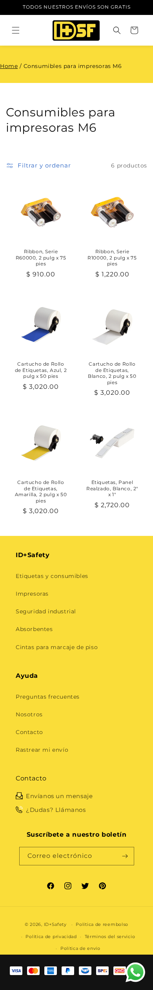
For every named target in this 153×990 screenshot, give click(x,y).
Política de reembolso (102, 924)
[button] (15, 30)
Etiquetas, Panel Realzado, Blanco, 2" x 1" (112, 488)
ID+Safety (55, 924)
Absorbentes (34, 629)
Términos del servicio (110, 936)
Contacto (29, 732)
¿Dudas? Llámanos (56, 809)
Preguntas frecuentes (48, 696)
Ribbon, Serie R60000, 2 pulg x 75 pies (41, 257)
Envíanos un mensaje (59, 796)
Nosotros (29, 714)
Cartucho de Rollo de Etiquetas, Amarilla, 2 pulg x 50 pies (41, 491)
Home (9, 66)
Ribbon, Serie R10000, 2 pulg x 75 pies (112, 257)
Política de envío (80, 948)
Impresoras (32, 593)
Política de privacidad (51, 936)
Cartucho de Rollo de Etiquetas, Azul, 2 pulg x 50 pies (41, 370)
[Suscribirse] (125, 856)
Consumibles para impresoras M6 (73, 66)
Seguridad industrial (46, 611)
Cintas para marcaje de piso (57, 647)
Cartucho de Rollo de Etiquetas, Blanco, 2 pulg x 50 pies (112, 373)
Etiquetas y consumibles (52, 576)
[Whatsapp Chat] (135, 972)
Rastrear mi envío (42, 749)
